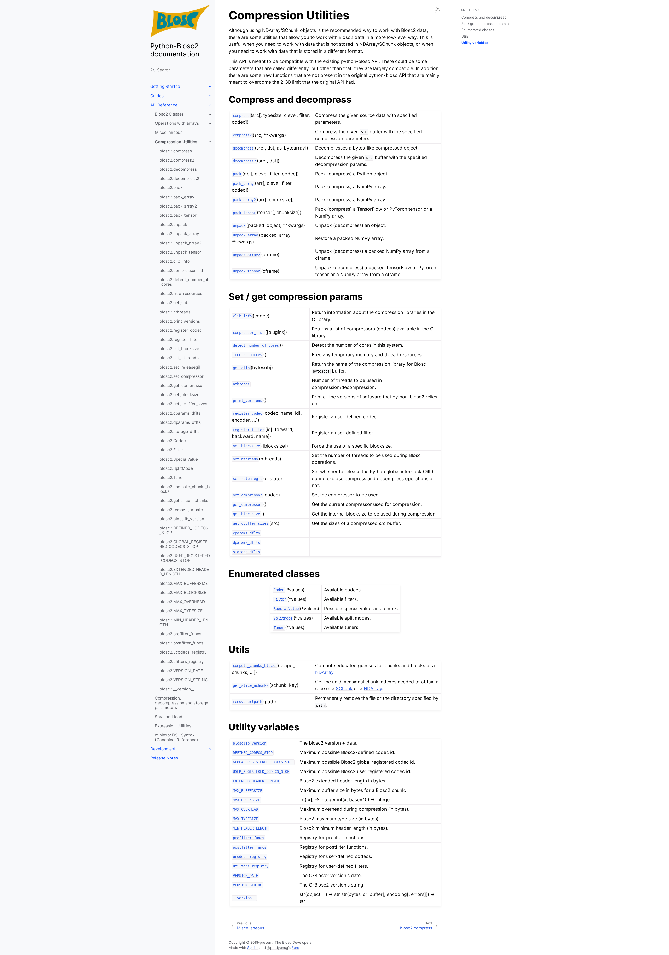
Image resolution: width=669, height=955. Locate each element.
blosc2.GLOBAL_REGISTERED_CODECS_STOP (183, 544)
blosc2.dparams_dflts (180, 422)
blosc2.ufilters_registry (181, 661)
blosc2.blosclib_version (181, 518)
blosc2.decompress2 (179, 178)
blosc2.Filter (171, 449)
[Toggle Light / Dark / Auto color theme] (437, 10)
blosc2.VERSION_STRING (183, 679)
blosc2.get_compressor (181, 385)
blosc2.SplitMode (176, 468)
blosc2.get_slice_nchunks (183, 500)
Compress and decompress (483, 17)
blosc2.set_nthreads (179, 357)
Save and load (168, 716)
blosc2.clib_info (174, 261)
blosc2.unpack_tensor (180, 252)
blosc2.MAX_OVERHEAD (182, 601)
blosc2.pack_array (176, 197)
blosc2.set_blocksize (179, 348)
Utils (465, 36)
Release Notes (164, 758)
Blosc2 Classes (169, 114)
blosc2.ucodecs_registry (183, 652)
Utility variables (474, 43)
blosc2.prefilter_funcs (180, 633)
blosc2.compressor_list (181, 270)
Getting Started (165, 86)
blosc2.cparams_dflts (179, 413)
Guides (157, 95)
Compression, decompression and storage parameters (181, 703)
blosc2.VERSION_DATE (181, 670)
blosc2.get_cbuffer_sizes (183, 403)
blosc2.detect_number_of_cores (184, 282)
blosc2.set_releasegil (179, 367)
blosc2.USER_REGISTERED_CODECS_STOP (184, 558)
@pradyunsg (277, 948)
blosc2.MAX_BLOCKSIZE (182, 592)
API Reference (163, 104)
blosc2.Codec (172, 440)
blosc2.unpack (173, 224)
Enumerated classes (477, 30)
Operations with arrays (177, 123)
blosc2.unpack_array (179, 233)
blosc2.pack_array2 (178, 206)
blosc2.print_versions (179, 321)
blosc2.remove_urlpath (181, 509)
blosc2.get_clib (173, 302)
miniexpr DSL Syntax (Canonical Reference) (176, 737)
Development (163, 748)
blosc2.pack (170, 187)
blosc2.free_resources (180, 293)
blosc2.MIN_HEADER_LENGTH (184, 622)
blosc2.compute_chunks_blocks (184, 489)
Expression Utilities (173, 725)
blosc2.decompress (178, 169)
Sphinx (252, 948)
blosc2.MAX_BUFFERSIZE (183, 583)
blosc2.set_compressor (181, 376)
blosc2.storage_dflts (179, 431)
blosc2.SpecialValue (178, 459)
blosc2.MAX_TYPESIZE (181, 610)
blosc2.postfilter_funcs (181, 643)
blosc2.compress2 (176, 160)
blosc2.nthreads (175, 312)
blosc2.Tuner (171, 477)
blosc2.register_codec (180, 330)
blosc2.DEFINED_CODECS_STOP (183, 530)
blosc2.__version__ (176, 689)
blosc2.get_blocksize (179, 394)
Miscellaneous (168, 132)
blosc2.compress (175, 150)
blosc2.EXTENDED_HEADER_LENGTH (184, 572)
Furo (295, 948)
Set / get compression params (485, 23)
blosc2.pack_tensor (178, 215)
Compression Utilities (176, 141)
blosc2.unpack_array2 (180, 243)
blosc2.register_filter (179, 339)
